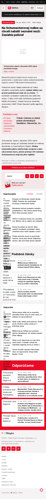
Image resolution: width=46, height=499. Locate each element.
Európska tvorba (7, 482)
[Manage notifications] (41, 490)
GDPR (3, 478)
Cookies (4, 475)
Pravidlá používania (8, 472)
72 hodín (39, 194)
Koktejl (4, 456)
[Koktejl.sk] (13, 8)
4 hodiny (30, 194)
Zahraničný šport (8, 22)
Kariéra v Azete (7, 469)
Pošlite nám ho (17, 185)
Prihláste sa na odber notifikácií (23, 168)
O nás (4, 459)
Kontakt (4, 463)
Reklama (4, 466)
